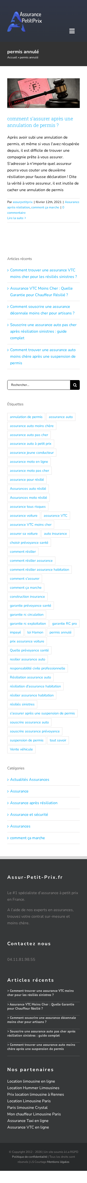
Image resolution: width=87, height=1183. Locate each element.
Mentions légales (58, 1162)
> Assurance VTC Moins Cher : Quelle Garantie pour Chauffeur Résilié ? (40, 1006)
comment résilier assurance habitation (39, 569)
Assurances (20, 826)
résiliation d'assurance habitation (35, 686)
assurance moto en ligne (29, 461)
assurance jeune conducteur (32, 452)
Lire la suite (15, 218)
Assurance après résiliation (34, 803)
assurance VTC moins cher (30, 524)
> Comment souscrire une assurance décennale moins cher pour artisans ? (41, 1019)
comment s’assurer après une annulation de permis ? (40, 121)
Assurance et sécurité (29, 814)
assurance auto (61, 416)
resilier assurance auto (27, 659)
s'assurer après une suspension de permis (42, 713)
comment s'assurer (24, 578)
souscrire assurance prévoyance (35, 731)
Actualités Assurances (29, 779)
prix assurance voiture (27, 641)
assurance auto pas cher (29, 434)
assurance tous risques (28, 506)
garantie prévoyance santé (30, 605)
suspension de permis (27, 740)
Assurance (19, 791)
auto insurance (55, 533)
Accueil (12, 57)
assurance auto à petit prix (30, 443)
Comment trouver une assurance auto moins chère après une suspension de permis (43, 356)
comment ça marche (45, 207)
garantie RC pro (64, 623)
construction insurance (27, 596)
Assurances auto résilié (28, 488)
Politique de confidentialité (29, 1157)
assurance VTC (55, 515)
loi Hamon (35, 632)
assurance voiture (23, 515)
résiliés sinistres (22, 704)
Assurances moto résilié (28, 497)
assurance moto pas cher (29, 470)
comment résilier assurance (31, 560)
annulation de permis (26, 416)
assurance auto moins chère (32, 425)
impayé (15, 632)
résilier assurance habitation (32, 695)
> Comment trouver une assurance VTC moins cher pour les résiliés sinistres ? (40, 992)
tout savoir (58, 740)
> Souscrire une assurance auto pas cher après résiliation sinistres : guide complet (41, 1033)
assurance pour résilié (27, 479)
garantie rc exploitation (28, 623)
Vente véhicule (21, 749)
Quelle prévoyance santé (29, 650)
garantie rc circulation (27, 614)
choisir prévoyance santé (29, 542)
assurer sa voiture (24, 533)
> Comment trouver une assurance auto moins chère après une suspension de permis (41, 1046)
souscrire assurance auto (29, 722)
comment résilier (23, 551)
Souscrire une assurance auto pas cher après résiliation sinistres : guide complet (43, 331)
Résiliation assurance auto (30, 677)
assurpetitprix (23, 202)
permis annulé (61, 632)
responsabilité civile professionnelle (37, 668)
